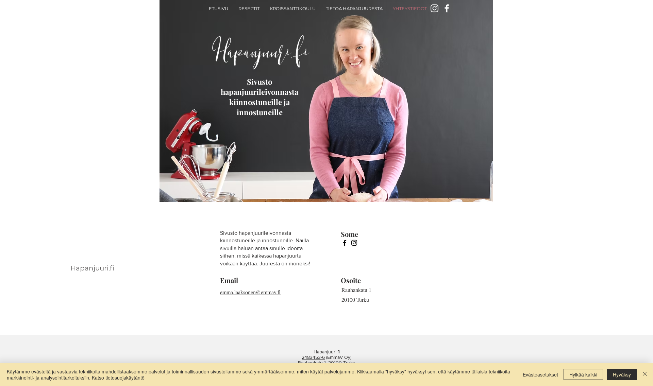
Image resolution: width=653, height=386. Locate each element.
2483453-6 (313, 357)
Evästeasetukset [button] (540, 374)
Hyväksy (622, 374)
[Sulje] (645, 374)
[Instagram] (354, 243)
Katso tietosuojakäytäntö (118, 377)
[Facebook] (446, 8)
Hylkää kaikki (583, 374)
